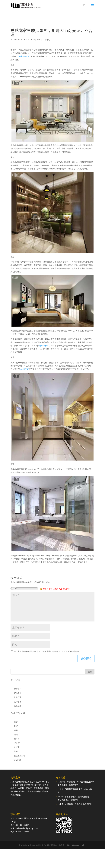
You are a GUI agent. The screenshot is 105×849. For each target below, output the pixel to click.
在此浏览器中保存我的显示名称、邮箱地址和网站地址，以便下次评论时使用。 (47, 651)
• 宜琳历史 (17, 697)
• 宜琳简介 (17, 689)
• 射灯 (15, 726)
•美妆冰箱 (17, 760)
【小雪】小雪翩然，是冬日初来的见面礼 (75, 804)
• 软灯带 (16, 747)
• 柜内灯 (16, 734)
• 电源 (15, 751)
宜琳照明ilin (23, 56)
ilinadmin (17, 39)
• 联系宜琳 (17, 705)
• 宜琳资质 (17, 693)
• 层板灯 (16, 743)
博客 (39, 39)
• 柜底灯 (16, 730)
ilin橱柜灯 (24, 369)
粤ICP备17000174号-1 (76, 845)
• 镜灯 (15, 722)
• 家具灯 (16, 738)
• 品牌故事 (17, 701)
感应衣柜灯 (44, 345)
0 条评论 (46, 39)
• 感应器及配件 (19, 755)
